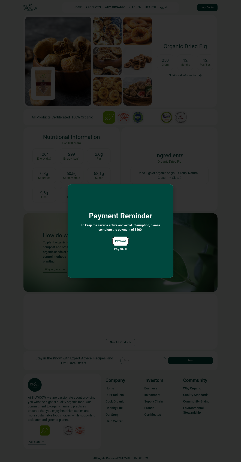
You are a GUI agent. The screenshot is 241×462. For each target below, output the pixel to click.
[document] (120, 231)
